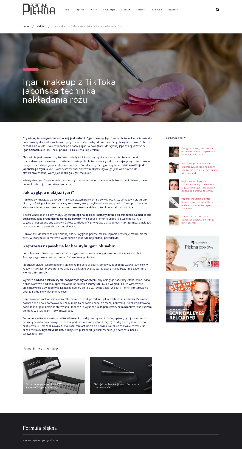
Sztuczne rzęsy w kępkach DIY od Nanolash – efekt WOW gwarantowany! (52, 386)
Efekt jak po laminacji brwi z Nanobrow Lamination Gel (116, 386)
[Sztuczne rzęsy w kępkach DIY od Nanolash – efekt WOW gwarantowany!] (54, 375)
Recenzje (140, 9)
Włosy (93, 9)
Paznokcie (173, 9)
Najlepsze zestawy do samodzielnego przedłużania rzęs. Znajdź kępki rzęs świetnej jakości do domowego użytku (198, 185)
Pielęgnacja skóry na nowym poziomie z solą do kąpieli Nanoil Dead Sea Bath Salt (199, 151)
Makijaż (125, 9)
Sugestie (79, 9)
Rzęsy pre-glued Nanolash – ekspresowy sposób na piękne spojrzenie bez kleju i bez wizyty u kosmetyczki (199, 168)
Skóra (66, 9)
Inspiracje (156, 9)
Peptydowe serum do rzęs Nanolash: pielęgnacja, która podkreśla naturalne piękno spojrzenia (197, 203)
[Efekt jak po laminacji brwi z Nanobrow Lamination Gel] (121, 375)
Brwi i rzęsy (109, 9)
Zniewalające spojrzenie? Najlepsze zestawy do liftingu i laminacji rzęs (198, 219)
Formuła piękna (40, 428)
